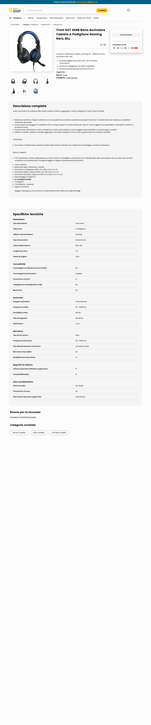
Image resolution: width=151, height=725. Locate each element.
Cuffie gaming (57, 24)
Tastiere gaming (59, 432)
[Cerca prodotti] (102, 10)
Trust (65, 75)
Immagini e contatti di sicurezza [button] (23, 417)
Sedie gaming (38, 432)
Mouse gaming (19, 432)
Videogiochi (34, 24)
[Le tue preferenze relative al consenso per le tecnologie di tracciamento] (147, 721)
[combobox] (66, 10)
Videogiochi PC (45, 24)
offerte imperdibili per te (86, 2)
